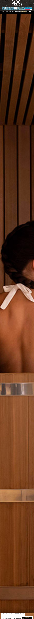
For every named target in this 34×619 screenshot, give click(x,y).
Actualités (3, 11)
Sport (20, 11)
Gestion (27, 11)
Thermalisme (17, 11)
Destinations (23, 11)
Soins (7, 11)
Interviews (30, 11)
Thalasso (13, 11)
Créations (9, 11)
